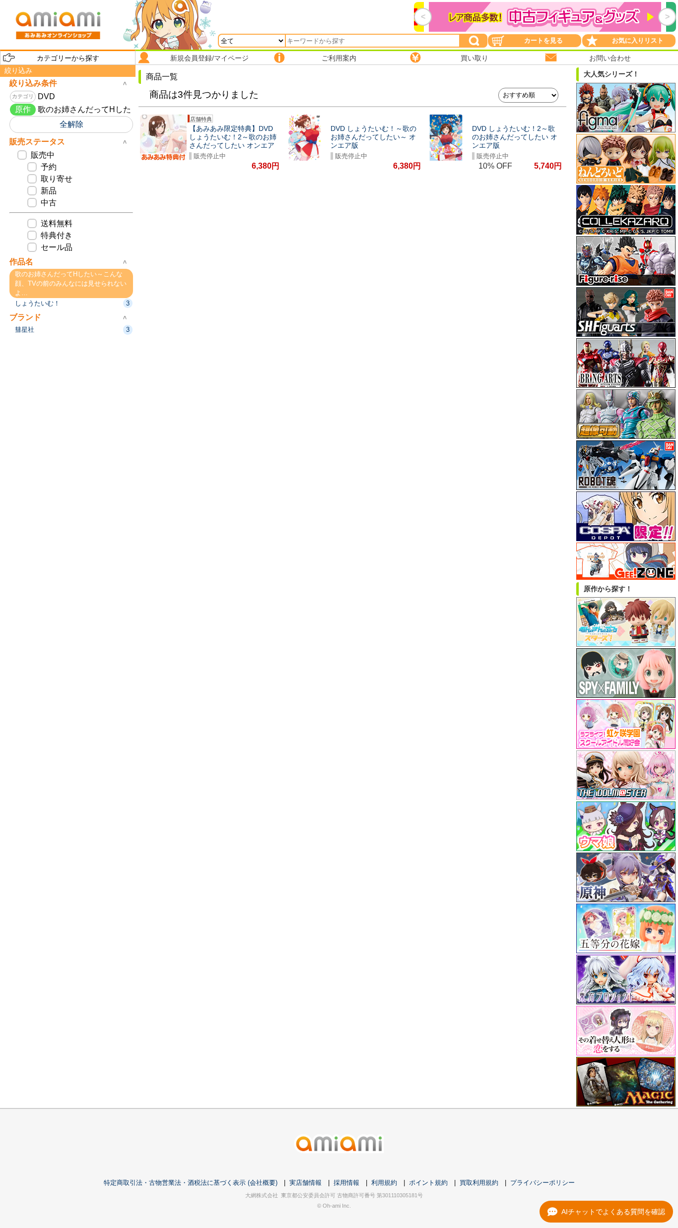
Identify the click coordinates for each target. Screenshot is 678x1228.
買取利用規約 (479, 1182)
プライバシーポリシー (542, 1182)
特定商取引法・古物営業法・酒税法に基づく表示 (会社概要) (190, 1182)
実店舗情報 (305, 1182)
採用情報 (346, 1182)
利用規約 (384, 1182)
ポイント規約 (428, 1182)
